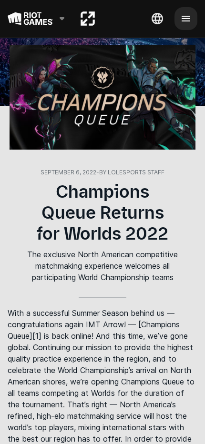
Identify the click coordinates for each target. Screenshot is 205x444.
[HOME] (88, 18)
